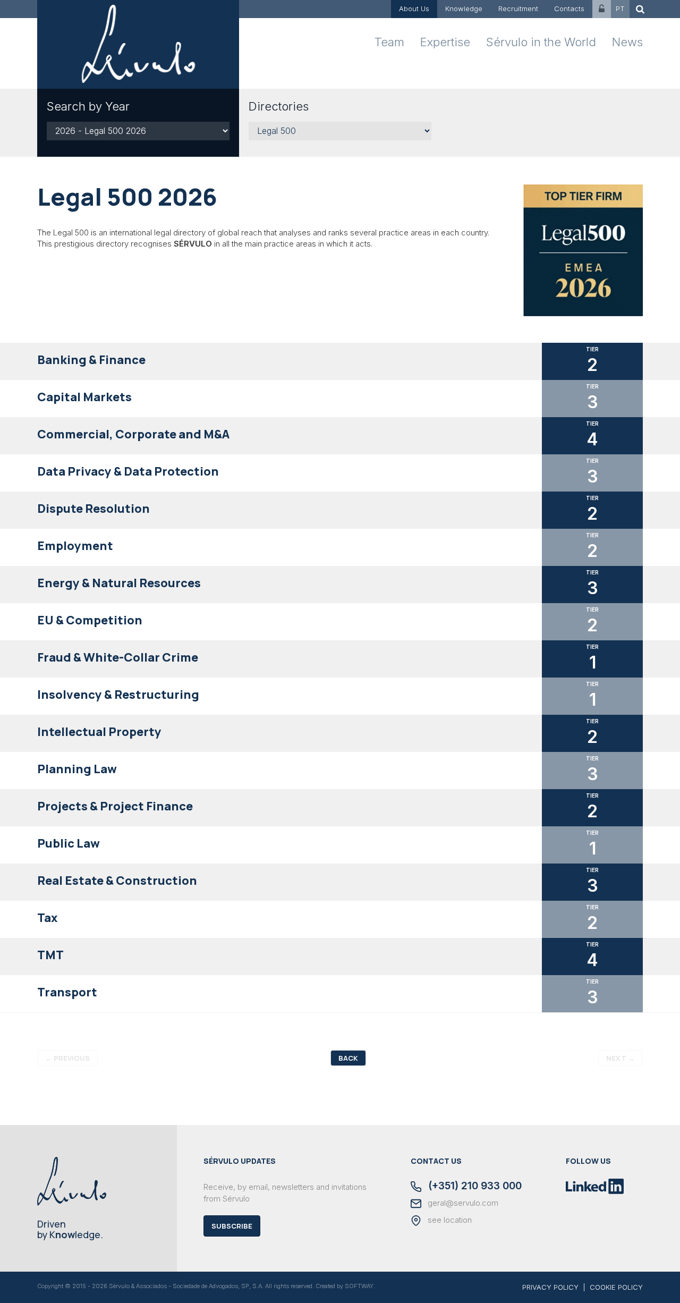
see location (449, 1220)
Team (389, 42)
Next (620, 1058)
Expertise (445, 42)
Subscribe (231, 1226)
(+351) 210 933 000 (474, 1186)
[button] (340, 361)
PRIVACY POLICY (550, 1287)
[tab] (340, 361)
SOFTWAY (359, 1286)
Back (348, 1058)
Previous (67, 1058)
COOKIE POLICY (616, 1287)
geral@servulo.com (462, 1203)
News (627, 42)
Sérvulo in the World (541, 42)
